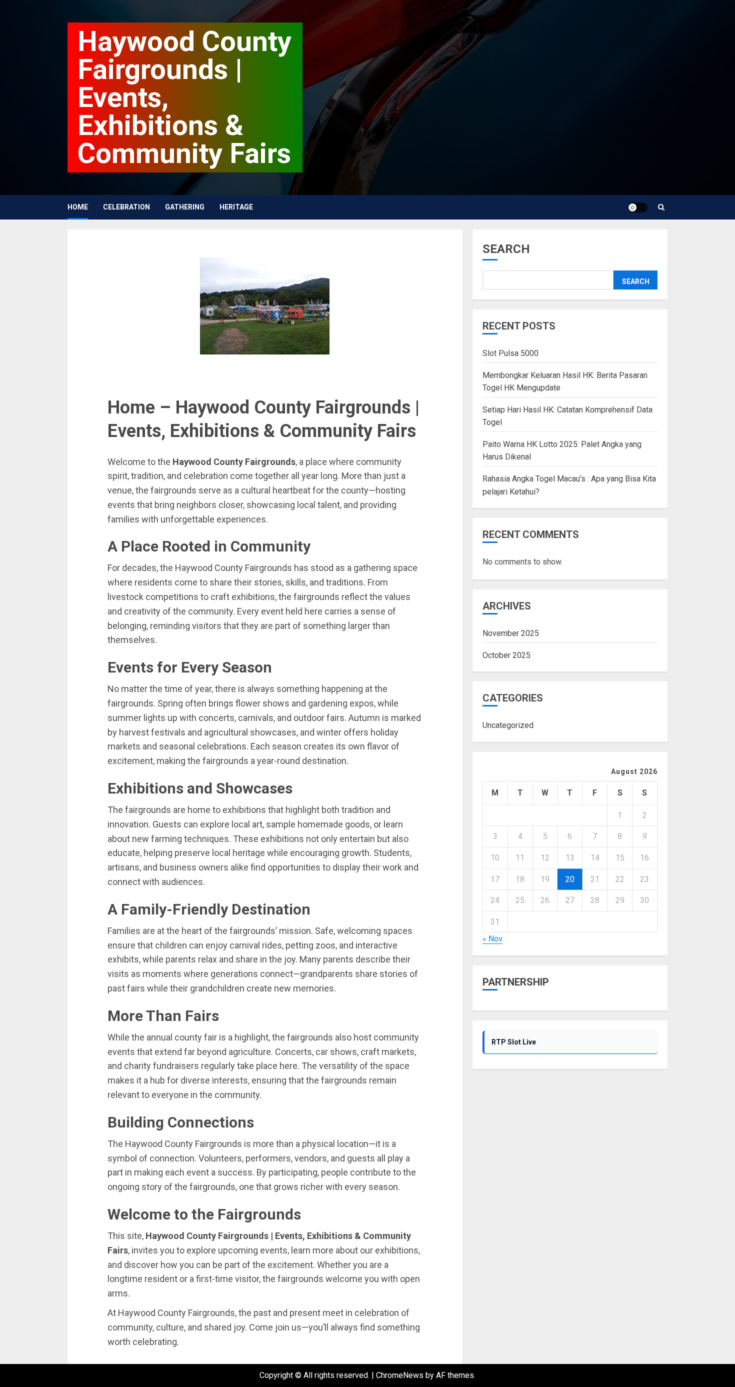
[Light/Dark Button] (638, 207)
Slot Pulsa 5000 (510, 353)
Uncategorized (508, 725)
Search (506, 249)
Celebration (126, 207)
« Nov (492, 939)
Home (78, 207)
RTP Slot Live (514, 1042)
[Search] (661, 207)
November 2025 (510, 633)
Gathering (184, 207)
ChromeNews (400, 1375)
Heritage (236, 207)
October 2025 (506, 655)
